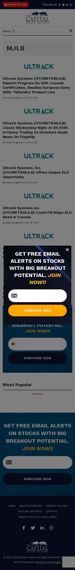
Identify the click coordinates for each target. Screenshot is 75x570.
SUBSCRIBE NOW (37, 310)
